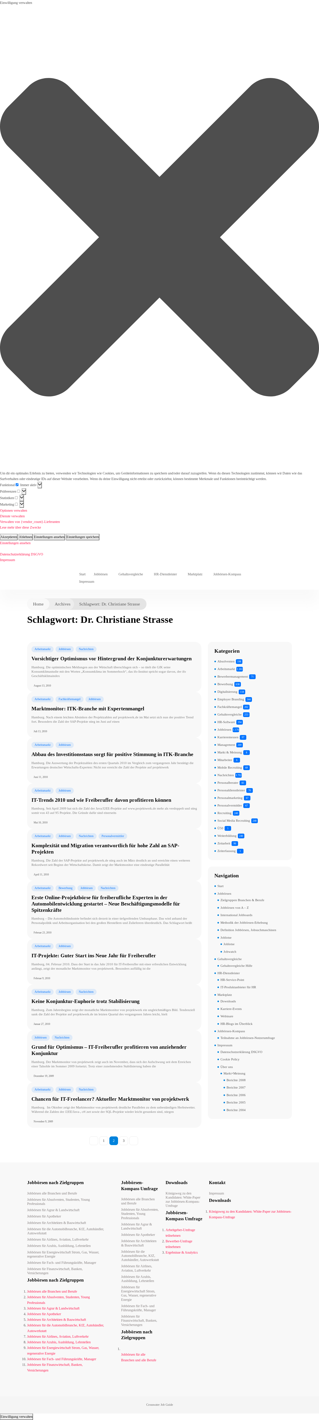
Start (82, 574)
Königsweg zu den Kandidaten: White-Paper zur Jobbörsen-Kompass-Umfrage (183, 1199)
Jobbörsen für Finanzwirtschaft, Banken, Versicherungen (55, 1271)
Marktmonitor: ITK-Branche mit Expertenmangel (87, 708)
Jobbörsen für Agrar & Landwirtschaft (53, 1210)
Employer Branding (230, 699)
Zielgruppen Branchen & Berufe (242, 900)
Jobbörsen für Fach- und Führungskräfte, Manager (61, 1262)
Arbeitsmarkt (43, 649)
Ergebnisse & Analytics (182, 1252)
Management (226, 745)
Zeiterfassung (226, 851)
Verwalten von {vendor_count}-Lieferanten (30, 522)
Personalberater (227, 782)
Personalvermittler (113, 836)
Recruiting (224, 813)
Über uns (226, 1067)
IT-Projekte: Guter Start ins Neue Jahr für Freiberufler (93, 955)
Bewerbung (65, 888)
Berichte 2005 (236, 1102)
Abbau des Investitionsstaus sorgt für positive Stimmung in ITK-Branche (112, 754)
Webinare (226, 1016)
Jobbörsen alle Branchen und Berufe (52, 1193)
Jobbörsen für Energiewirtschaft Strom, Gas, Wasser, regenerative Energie (63, 1254)
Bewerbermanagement (232, 676)
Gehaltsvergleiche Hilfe (236, 965)
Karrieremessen (227, 737)
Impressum (7, 560)
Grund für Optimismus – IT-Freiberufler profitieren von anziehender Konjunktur (109, 1050)
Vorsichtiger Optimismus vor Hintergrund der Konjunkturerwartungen (111, 658)
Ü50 (220, 828)
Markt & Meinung (229, 752)
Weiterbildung (227, 835)
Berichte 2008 (236, 1080)
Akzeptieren (8, 537)
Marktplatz (195, 574)
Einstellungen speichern (82, 537)
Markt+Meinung (234, 1073)
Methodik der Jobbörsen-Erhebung (244, 922)
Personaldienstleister (231, 790)
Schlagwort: (109, 604)
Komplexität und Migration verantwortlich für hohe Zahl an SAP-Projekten (105, 849)
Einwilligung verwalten (16, 1416)
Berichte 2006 (236, 1095)
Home (38, 604)
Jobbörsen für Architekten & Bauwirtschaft (56, 1223)
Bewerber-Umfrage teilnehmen (179, 1244)
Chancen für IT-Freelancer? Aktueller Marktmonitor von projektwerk (110, 1099)
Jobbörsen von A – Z (234, 907)
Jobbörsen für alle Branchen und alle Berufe (138, 1357)
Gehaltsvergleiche (130, 574)
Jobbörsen (101, 574)
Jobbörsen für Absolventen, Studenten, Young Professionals (58, 1202)
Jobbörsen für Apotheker (44, 1216)
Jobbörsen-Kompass (227, 574)
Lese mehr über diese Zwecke (20, 527)
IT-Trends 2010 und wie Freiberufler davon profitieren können (101, 800)
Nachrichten (86, 649)
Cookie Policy (230, 1059)
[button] (159, 238)
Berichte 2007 (236, 1087)
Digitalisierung (227, 691)
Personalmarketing (230, 798)
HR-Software (226, 722)
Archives (63, 604)
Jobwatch (230, 951)
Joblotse (226, 937)
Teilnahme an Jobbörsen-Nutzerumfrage (247, 1038)
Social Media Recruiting (233, 820)
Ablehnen (25, 537)
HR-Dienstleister (165, 574)
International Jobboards (236, 915)
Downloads (228, 1001)
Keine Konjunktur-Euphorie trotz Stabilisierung (85, 1001)
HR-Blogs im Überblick (236, 1024)
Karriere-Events (231, 1009)
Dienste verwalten (12, 516)
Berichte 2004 (236, 1110)
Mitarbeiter (224, 760)
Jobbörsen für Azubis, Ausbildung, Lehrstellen (59, 1246)
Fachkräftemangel (70, 699)
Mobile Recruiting (229, 767)
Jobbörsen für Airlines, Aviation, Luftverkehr (58, 1239)
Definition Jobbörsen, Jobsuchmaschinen (248, 930)
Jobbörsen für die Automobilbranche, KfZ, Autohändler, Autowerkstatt (65, 1231)
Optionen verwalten (13, 510)
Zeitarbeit (223, 843)
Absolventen (226, 661)
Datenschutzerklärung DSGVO (21, 554)
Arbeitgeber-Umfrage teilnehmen (180, 1232)
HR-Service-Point (232, 980)
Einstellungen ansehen (49, 537)
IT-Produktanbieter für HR (238, 987)
